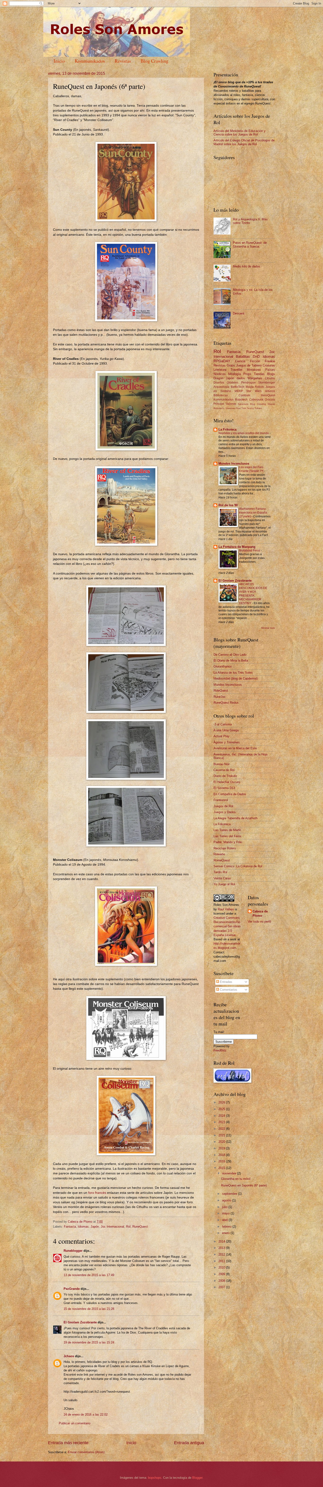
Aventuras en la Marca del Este (235, 748)
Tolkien (258, 408)
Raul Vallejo (226, 909)
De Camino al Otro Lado (230, 654)
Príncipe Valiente (225, 403)
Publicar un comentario (74, 1423)
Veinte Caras (222, 878)
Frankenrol (221, 800)
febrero (227, 1226)
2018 (222, 1155)
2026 (222, 1102)
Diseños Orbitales (226, 382)
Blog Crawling (154, 61)
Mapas (271, 404)
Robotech (241, 399)
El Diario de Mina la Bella (231, 660)
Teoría (250, 408)
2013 (222, 1248)
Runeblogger (73, 1250)
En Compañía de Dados (230, 794)
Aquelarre (243, 404)
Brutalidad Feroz (250, 550)
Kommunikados (90, 61)
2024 (222, 1115)
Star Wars (254, 391)
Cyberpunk (256, 399)
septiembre (230, 1193)
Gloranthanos (223, 666)
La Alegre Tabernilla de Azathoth (236, 818)
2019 (222, 1148)
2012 (222, 1254)
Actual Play (221, 736)
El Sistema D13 (224, 788)
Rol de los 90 (228, 505)
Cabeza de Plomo (80, 1221)
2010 (222, 1267)
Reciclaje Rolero (225, 848)
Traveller (236, 369)
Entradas (225, 982)
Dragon (218, 378)
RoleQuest (221, 690)
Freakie (270, 361)
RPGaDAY (222, 361)
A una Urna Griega (226, 730)
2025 (222, 1109)
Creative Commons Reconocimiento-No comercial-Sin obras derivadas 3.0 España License (227, 926)
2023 (222, 1122)
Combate (244, 395)
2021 (222, 1135)
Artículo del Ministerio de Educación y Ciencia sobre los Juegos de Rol (240, 132)
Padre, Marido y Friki (228, 842)
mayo (226, 1213)
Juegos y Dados (225, 812)
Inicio (59, 61)
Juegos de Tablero (249, 365)
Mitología (234, 374)
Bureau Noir (222, 764)
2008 (222, 1280)
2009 (222, 1274)
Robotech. (219, 408)
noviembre (229, 1173)
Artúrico (270, 391)
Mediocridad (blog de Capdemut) (236, 678)
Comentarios (228, 989)
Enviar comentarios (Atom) (86, 1452)
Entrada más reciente (68, 1442)
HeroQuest (268, 395)
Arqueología (221, 386)
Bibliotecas (221, 395)
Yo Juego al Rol (224, 884)
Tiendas (259, 374)
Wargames (255, 378)
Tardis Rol (220, 872)
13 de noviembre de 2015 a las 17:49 (89, 1275)
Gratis (231, 365)
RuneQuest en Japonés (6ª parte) (244, 1185)
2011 (222, 1261)
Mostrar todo (268, 628)
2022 (222, 1128)
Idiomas (83, 1226)
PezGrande (72, 1289)
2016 (222, 1161)
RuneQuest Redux (226, 702)
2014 (222, 1241)
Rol (128, 1226)
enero (226, 1233)
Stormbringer (266, 382)
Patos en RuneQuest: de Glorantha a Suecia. (250, 244)
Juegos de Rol (223, 806)
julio (225, 1207)
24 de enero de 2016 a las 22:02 (86, 1414)
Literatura (220, 369)
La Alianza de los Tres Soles (233, 672)
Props (247, 374)
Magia (250, 386)
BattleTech (237, 386)
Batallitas (243, 356)
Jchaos (69, 1356)
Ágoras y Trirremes (227, 742)
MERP (239, 391)
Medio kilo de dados (246, 266)
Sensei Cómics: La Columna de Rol (238, 866)
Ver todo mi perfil (259, 921)
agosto (227, 1200)
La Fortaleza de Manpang (236, 547)
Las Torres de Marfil (227, 830)
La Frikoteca (227, 429)
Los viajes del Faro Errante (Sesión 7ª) (251, 469)
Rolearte (219, 854)
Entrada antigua (189, 1442)
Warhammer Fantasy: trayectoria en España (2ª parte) (253, 512)
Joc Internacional (112, 1226)
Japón (95, 1226)
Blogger (197, 1477)
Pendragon (248, 382)
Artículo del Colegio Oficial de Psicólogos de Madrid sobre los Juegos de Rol (244, 142)
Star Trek (241, 408)
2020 (222, 1141)
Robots (259, 386)
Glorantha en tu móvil (235, 1179)
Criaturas (269, 365)
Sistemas (231, 408)
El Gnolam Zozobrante (80, 1322)
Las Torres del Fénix (227, 836)
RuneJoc (220, 696)
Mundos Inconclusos (233, 463)
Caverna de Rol (224, 770)
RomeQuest (222, 860)
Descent (238, 313)
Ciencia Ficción (247, 361)
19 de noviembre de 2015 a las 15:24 (89, 1342)
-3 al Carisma (223, 724)
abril (225, 1220)
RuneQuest (140, 1226)
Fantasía (70, 1226)
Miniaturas (254, 369)
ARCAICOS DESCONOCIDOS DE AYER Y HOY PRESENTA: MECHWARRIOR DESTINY (253, 594)
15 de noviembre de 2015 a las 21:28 (89, 1309)
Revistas (123, 61)
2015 (222, 1168)
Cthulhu (270, 378)
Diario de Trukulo (225, 776)
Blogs (271, 374)
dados (241, 378)
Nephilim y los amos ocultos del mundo (244, 433)
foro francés (97, 1193)
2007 (222, 1287)
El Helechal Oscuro (227, 782)
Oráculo (270, 399)
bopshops (154, 1477)
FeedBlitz (220, 1050)
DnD (256, 356)
